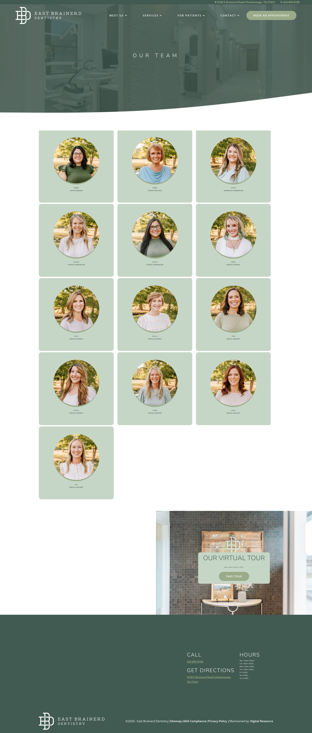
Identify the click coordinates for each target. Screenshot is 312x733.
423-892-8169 (195, 661)
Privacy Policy (218, 721)
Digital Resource (261, 721)
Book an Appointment (271, 15)
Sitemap (175, 721)
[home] (48, 15)
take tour (234, 576)
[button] (116, 15)
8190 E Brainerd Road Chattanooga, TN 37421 (209, 679)
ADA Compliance (194, 721)
